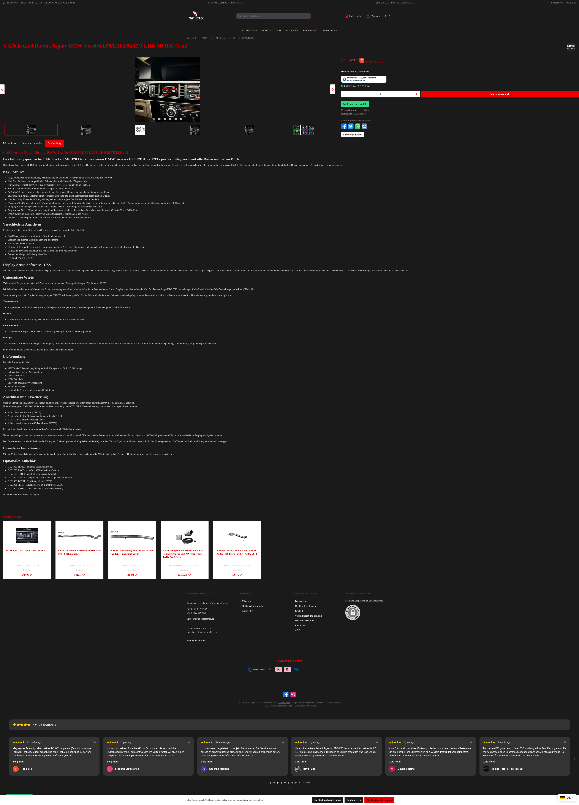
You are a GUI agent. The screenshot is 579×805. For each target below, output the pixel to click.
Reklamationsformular (252, 606)
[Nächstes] (332, 89)
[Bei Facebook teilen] (344, 126)
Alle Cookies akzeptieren (379, 800)
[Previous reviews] (5, 759)
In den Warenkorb (499, 94)
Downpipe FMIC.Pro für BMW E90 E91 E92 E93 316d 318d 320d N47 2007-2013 (236, 552)
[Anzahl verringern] (344, 94)
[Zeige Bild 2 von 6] (159, 119)
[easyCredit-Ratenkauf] (296, 669)
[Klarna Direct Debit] (329, 669)
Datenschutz (301, 601)
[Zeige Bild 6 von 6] (181, 119)
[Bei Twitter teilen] (350, 126)
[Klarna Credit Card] (321, 669)
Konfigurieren (353, 800)
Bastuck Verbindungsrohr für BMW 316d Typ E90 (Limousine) (79, 552)
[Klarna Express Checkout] (255, 669)
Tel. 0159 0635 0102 (197, 609)
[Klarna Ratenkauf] (287, 669)
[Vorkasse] (270, 669)
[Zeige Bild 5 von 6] (175, 119)
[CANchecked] (571, 47)
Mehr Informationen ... (257, 800)
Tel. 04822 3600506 (196, 612)
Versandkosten (284, 703)
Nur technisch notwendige (327, 800)
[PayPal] (249, 669)
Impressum (300, 625)
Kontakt (299, 611)
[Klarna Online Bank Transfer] (278, 669)
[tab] (54, 143)
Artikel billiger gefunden (352, 134)
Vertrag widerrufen (196, 640)
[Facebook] (285, 694)
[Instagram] (293, 694)
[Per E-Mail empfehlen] (364, 126)
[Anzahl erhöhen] (416, 94)
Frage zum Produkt (357, 104)
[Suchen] (307, 16)
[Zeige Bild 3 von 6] (165, 119)
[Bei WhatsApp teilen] (357, 126)
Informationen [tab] (9, 143)
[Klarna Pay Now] (305, 669)
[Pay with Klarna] (262, 669)
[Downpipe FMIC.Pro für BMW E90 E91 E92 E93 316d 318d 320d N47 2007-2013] (237, 535)
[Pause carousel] (289, 787)
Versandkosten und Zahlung (308, 615)
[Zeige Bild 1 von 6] (154, 119)
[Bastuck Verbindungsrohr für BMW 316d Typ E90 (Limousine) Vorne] (131, 535)
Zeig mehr (19, 761)
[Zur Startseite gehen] (196, 16)
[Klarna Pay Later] (313, 669)
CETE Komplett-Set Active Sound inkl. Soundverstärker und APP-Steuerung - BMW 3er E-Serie (183, 553)
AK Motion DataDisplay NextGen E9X (25, 550)
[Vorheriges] (2, 89)
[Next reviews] (574, 759)
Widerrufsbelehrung (304, 620)
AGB (297, 630)
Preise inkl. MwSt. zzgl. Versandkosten (355, 71)
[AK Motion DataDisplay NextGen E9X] (27, 535)
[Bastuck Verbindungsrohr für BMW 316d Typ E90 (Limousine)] (79, 535)
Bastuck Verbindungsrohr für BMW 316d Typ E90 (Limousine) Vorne (131, 552)
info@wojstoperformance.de (200, 618)
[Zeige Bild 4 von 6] (170, 119)
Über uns (246, 601)
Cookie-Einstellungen (305, 606)
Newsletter (247, 611)
